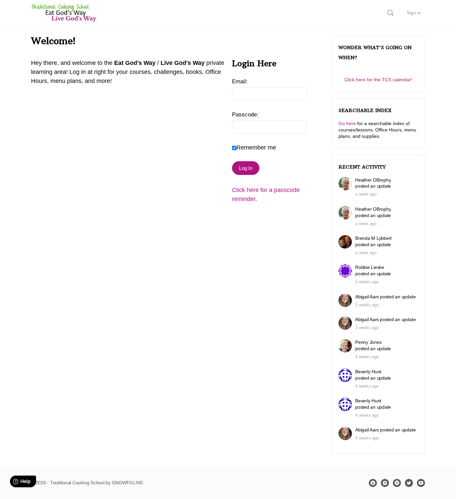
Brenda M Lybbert (373, 238)
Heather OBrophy (373, 180)
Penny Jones (368, 342)
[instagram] (385, 483)
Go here (347, 123)
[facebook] (373, 483)
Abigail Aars (367, 296)
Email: (240, 81)
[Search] (390, 13)
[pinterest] (397, 483)
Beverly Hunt (368, 371)
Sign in (414, 12)
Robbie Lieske (369, 267)
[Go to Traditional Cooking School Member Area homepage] (63, 12)
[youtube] (421, 483)
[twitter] (409, 483)
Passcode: (245, 114)
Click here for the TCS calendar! (378, 79)
